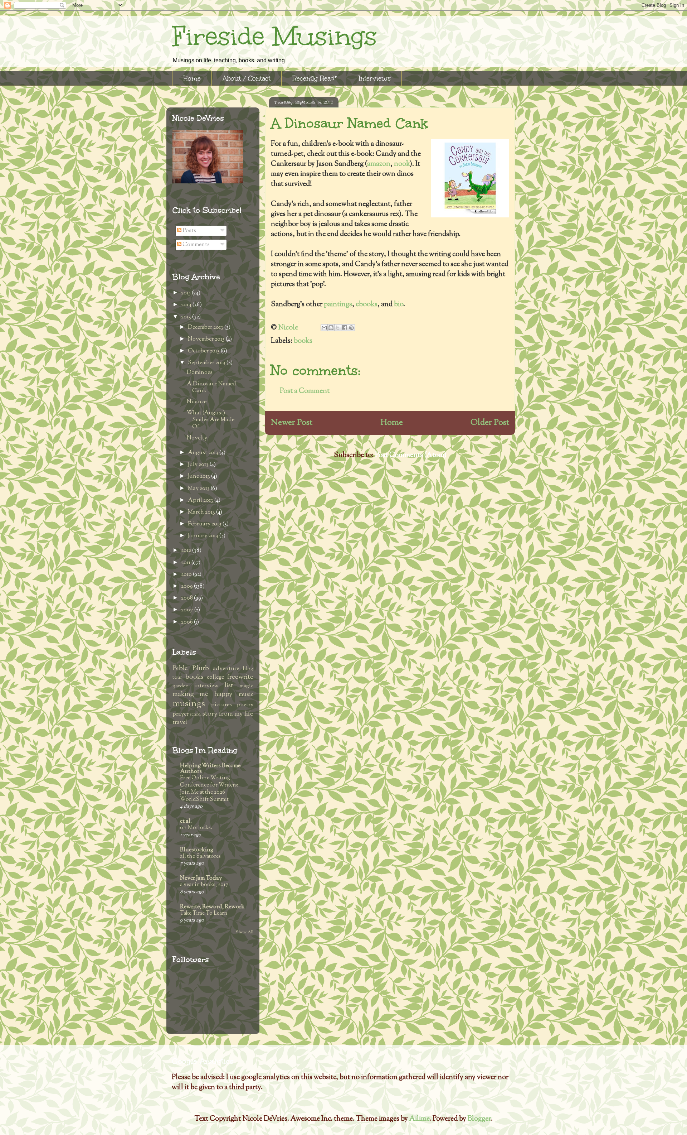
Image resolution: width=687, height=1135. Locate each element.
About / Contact (247, 78)
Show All (244, 932)
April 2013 (201, 500)
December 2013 (206, 327)
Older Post (490, 423)
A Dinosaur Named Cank (211, 387)
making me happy (202, 694)
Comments (195, 245)
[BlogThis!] (331, 327)
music (246, 695)
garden (180, 686)
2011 (186, 563)
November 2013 (207, 339)
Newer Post (291, 423)
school (195, 714)
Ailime (419, 1119)
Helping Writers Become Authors (210, 769)
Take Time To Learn (204, 913)
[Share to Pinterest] (351, 327)
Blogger (479, 1119)
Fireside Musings (274, 36)
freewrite (240, 677)
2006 (187, 622)
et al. (186, 821)
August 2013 (203, 453)
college (215, 677)
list (229, 686)
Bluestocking (196, 850)
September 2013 (207, 363)
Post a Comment (305, 391)
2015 (186, 293)
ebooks (366, 304)
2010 (187, 575)
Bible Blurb (190, 668)
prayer (180, 714)
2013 (186, 317)
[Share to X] (337, 327)
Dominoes (200, 373)
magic (246, 686)
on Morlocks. (196, 828)
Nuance (196, 402)
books (303, 341)
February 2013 (205, 524)
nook (402, 164)
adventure (226, 669)
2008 (187, 598)
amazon (378, 164)
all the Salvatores (200, 856)
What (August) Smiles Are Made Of (210, 420)
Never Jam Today (201, 878)
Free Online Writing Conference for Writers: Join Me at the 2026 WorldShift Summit (209, 788)
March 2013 (202, 512)
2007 (187, 610)
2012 (186, 551)
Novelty (197, 438)
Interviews (375, 78)
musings (188, 704)
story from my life (228, 714)
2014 (187, 305)
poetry (245, 705)
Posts (188, 231)
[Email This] (324, 327)
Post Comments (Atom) (411, 455)
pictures (221, 705)
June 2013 (199, 476)
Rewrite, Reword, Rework (212, 907)
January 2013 (203, 536)
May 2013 (199, 489)
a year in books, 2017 (204, 885)
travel (179, 722)
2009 (187, 586)
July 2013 (199, 465)
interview (206, 686)
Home (192, 78)
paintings (338, 304)
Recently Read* (314, 78)
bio (398, 304)
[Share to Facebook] (344, 327)
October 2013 (204, 351)
